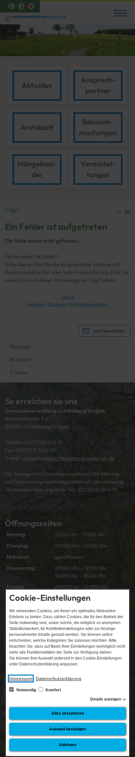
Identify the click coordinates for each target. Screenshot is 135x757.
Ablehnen (67, 745)
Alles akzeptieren (67, 713)
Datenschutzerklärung (58, 678)
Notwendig (26, 690)
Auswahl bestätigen (67, 729)
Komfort (53, 690)
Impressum (20, 678)
